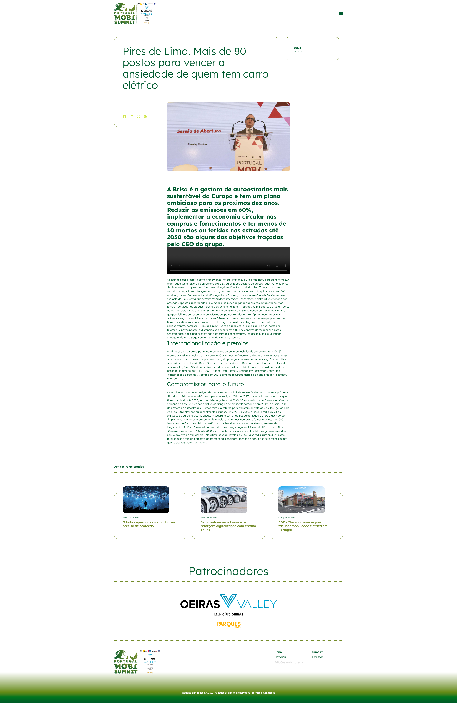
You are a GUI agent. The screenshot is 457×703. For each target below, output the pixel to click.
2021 (297, 48)
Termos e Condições (263, 692)
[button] (341, 13)
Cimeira (317, 652)
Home (278, 652)
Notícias (280, 657)
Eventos (317, 657)
